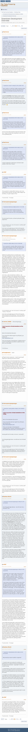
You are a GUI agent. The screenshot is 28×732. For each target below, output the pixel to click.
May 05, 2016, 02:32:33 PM (6, 699)
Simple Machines (17, 730)
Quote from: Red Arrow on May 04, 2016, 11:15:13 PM (14, 206)
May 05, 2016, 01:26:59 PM (6, 566)
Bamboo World (7, 496)
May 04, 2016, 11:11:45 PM (6, 82)
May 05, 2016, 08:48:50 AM (6, 323)
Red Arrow (6, 32)
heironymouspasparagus (10, 202)
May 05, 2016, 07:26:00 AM (6, 174)
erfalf (4, 172)
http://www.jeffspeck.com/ (7, 338)
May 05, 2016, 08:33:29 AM (6, 203)
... (11, 26)
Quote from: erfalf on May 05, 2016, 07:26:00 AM (13, 243)
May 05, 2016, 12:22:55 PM (6, 458)
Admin (21, 14)
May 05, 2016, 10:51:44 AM (6, 405)
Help (9, 729)
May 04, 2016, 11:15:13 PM (6, 114)
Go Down (3, 26)
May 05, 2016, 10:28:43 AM (6, 354)
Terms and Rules (13, 729)
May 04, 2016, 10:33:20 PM (6, 33)
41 (17, 26)
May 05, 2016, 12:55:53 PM (6, 498)
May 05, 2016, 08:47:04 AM (6, 237)
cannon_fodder (7, 321)
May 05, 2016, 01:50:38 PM (6, 649)
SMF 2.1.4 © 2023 (11, 730)
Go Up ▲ (18, 729)
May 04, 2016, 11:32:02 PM (6, 144)
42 (19, 26)
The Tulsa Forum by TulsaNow (7, 4)
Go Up (2, 719)
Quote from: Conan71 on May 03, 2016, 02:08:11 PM (13, 85)
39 (14, 26)
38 (12, 26)
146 (22, 26)
